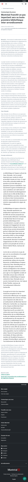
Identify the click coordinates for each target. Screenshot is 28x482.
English (24, 1)
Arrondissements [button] (5, 463)
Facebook (5, 448)
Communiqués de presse (8, 8)
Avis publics (3, 438)
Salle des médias (4, 404)
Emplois (2, 414)
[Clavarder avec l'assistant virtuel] (24, 478)
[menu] (6, 4)
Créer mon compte (5, 393)
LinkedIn (5, 453)
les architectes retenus (16, 163)
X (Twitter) (5, 455)
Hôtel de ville (4, 425)
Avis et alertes (4, 391)
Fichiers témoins (7, 474)
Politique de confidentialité (17, 474)
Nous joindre (3, 402)
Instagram (5, 450)
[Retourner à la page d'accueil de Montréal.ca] (2, 4)
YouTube (4, 457)
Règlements (3, 440)
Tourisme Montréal (5, 429)
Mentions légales (14, 475)
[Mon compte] (25, 4)
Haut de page (23, 384)
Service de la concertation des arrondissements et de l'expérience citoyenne (13, 377)
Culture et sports (5, 374)
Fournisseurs (3, 417)
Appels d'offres (4, 412)
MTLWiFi (3, 427)
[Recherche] (22, 4)
